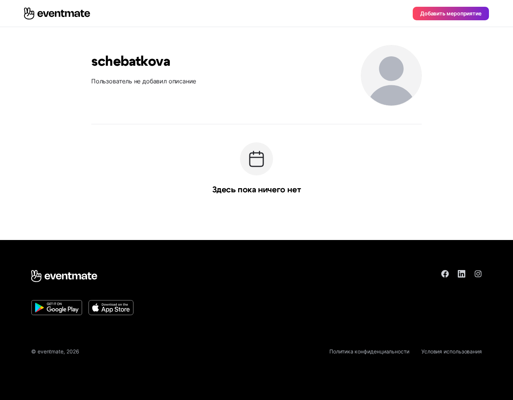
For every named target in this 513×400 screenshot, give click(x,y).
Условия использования (451, 351)
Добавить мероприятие (450, 13)
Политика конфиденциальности (369, 351)
